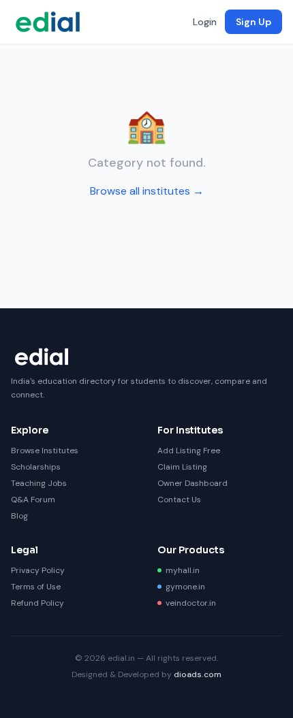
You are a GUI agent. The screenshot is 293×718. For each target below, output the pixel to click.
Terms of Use (36, 586)
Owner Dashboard (192, 483)
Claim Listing (182, 466)
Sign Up (253, 22)
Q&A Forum (33, 499)
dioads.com (197, 674)
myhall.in (183, 570)
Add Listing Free (188, 450)
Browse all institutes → (147, 191)
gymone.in (185, 586)
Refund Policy (37, 603)
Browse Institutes (44, 450)
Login (205, 22)
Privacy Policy (38, 570)
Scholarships (36, 466)
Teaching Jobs (39, 483)
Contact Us (179, 499)
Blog (19, 515)
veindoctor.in (191, 603)
